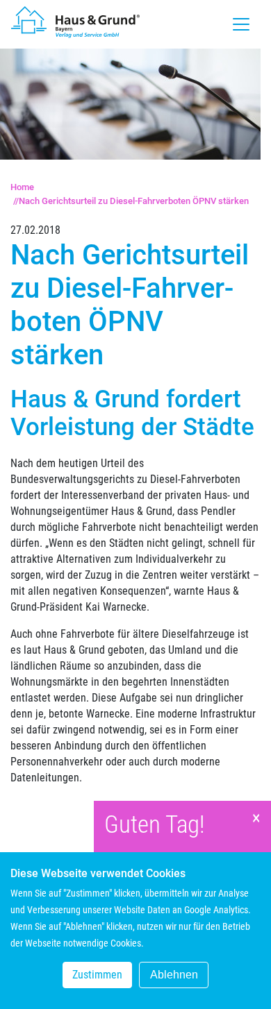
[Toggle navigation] (241, 24)
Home (22, 187)
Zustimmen (97, 974)
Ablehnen (174, 975)
